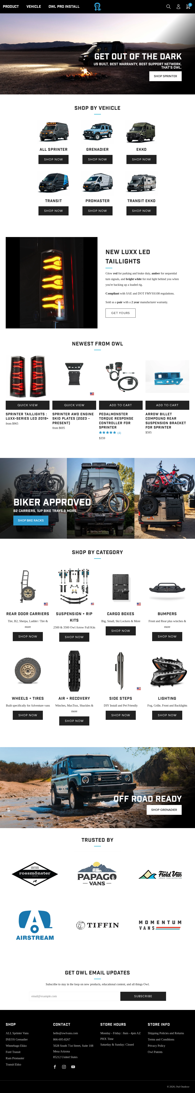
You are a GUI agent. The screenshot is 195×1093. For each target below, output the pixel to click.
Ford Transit (13, 1052)
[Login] (178, 6)
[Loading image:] (53, 143)
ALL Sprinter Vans (17, 1033)
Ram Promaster (15, 1058)
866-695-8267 (61, 1039)
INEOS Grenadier (17, 1039)
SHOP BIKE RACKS (31, 520)
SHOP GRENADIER (164, 810)
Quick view (28, 405)
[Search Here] (168, 6)
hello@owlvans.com (65, 1033)
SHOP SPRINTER (165, 76)
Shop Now (53, 159)
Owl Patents (155, 1052)
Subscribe (143, 996)
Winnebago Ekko (16, 1045)
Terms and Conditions (161, 1039)
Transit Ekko (13, 1064)
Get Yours (120, 313)
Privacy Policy (156, 1045)
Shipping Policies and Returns (166, 1033)
